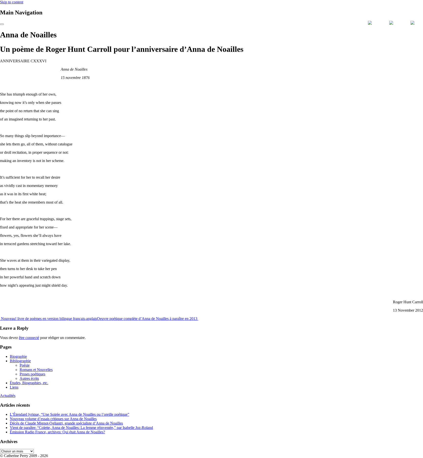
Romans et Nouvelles (36, 370)
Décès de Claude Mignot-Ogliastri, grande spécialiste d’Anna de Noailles (66, 423)
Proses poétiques (32, 374)
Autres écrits (29, 378)
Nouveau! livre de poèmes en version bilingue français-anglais (48, 318)
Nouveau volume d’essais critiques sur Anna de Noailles (53, 419)
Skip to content (11, 2)
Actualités (7, 395)
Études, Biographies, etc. (29, 383)
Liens (14, 387)
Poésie (25, 365)
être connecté (29, 338)
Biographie (18, 356)
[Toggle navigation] (2, 24)
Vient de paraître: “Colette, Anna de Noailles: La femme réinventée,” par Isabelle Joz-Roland (81, 427)
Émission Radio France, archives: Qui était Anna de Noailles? (57, 432)
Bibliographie (20, 361)
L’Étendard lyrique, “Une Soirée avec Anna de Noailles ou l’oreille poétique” (69, 414)
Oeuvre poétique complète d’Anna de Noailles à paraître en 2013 (147, 318)
